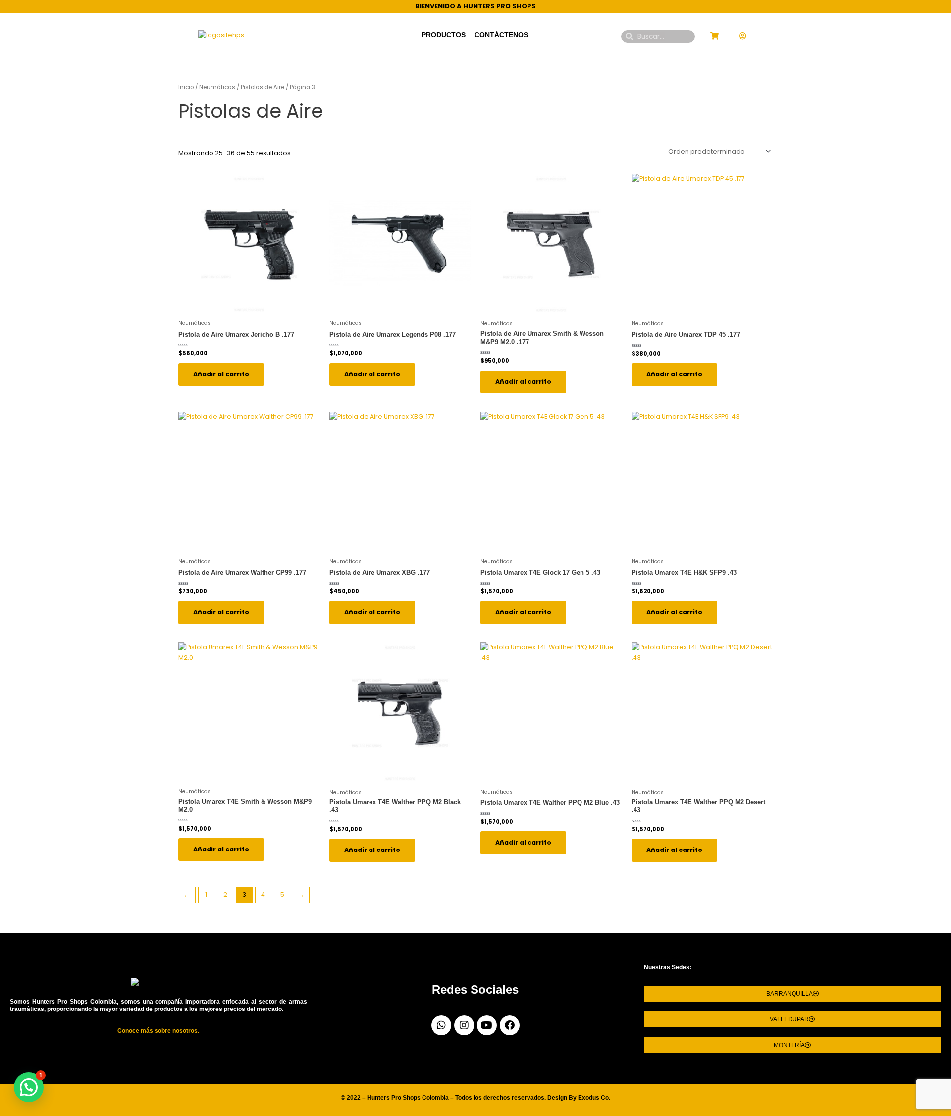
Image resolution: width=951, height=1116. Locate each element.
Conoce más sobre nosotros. (158, 1030)
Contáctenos (501, 35)
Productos (444, 35)
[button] (29, 1087)
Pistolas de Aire (262, 87)
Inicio (186, 87)
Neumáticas (217, 87)
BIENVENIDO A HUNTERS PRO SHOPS (475, 6)
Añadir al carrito (221, 374)
